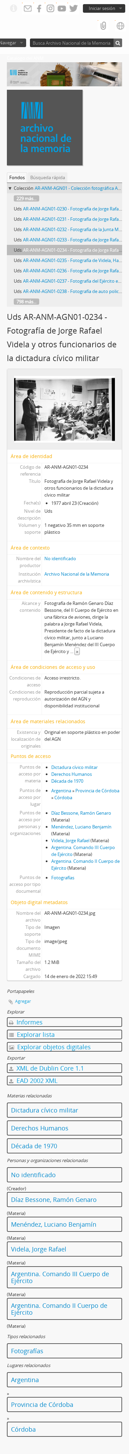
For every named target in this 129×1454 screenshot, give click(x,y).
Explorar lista (35, 1034)
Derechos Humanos (71, 774)
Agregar (23, 1001)
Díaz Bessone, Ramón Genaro (81, 813)
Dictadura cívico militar (74, 767)
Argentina (61, 791)
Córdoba (63, 797)
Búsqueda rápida (47, 177)
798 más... (26, 302)
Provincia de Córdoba (97, 791)
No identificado (60, 558)
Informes (29, 1022)
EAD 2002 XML (36, 1080)
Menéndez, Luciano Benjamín (81, 827)
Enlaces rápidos (13, 8)
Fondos (17, 177)
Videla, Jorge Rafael (70, 840)
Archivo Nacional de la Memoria (76, 574)
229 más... (26, 198)
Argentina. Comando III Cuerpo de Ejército (60, 1277)
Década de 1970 (67, 781)
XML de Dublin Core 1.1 (49, 1068)
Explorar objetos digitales (53, 1047)
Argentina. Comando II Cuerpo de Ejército (59, 1308)
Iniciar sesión (102, 8)
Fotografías (62, 878)
